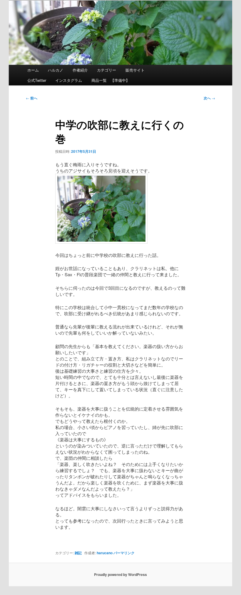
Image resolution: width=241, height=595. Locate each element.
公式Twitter (36, 80)
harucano (105, 552)
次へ (209, 98)
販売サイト (135, 70)
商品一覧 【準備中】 (110, 80)
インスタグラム (68, 80)
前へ (31, 98)
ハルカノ (55, 70)
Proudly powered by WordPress (120, 574)
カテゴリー (106, 70)
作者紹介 (80, 70)
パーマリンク (124, 552)
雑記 (78, 552)
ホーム (33, 70)
